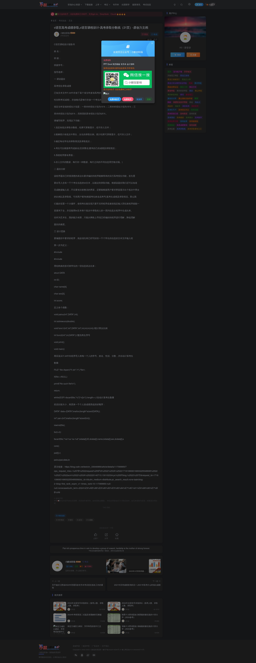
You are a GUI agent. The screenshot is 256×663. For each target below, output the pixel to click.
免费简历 (127, 99)
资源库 (139, 99)
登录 (149, 99)
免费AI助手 (114, 99)
